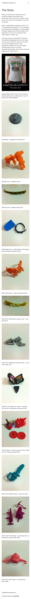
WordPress (16, 596)
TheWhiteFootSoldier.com (9, 3)
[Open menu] (28, 3)
